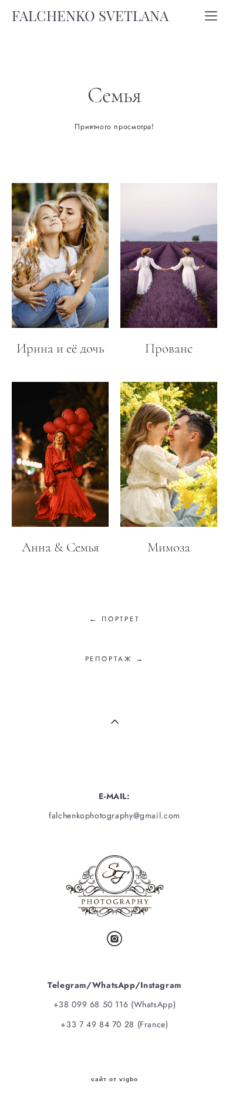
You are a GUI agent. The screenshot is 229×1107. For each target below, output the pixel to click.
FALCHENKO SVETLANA (90, 16)
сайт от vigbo (114, 1079)
